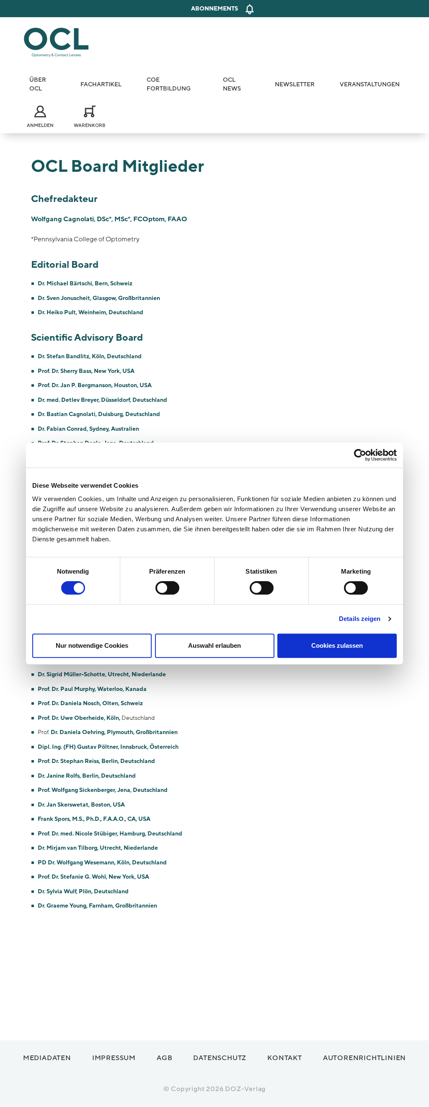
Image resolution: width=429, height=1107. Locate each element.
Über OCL (37, 84)
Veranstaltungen (370, 84)
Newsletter (295, 84)
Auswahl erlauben (214, 645)
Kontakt (284, 1058)
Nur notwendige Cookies (92, 645)
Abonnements (214, 9)
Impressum (114, 1058)
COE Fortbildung (169, 84)
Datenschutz (219, 1058)
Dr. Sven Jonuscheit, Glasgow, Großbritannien (99, 298)
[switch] (167, 588)
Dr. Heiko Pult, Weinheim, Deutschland (90, 312)
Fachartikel (100, 84)
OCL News (232, 84)
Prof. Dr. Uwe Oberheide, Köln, (79, 718)
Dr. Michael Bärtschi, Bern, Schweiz (85, 283)
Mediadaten (47, 1058)
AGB (164, 1058)
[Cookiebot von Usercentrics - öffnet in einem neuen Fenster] (360, 455)
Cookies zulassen (337, 645)
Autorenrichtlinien (364, 1058)
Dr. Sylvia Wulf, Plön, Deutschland (83, 891)
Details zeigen (359, 618)
